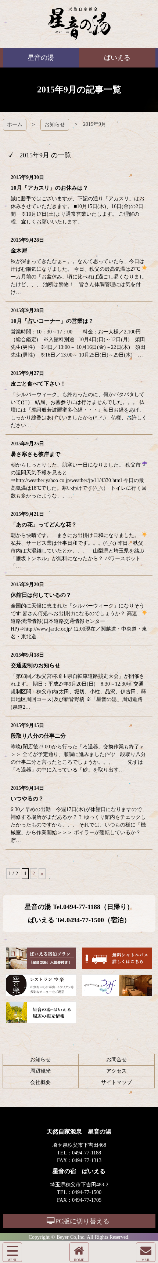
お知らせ (54, 124)
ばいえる (79, 23)
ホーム (14, 124)
